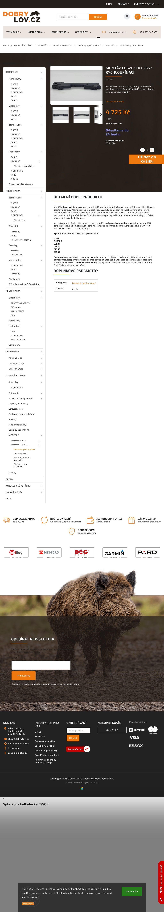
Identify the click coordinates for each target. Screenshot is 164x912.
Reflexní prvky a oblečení (21, 414)
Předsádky (14, 151)
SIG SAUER (16, 307)
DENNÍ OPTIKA (13, 291)
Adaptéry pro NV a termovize (22, 458)
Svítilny (12, 472)
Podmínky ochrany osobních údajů (45, 761)
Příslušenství (19, 220)
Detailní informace (115, 101)
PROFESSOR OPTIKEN (20, 303)
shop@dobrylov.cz (18, 738)
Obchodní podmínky (46, 750)
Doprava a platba (144, 4)
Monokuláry (15, 78)
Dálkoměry (14, 344)
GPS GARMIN (15, 358)
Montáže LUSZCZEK (20, 444)
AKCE (8, 498)
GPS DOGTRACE (16, 363)
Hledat (98, 17)
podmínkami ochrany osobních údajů (60, 683)
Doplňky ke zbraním (19, 429)
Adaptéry (13, 382)
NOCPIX (14, 84)
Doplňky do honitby (18, 403)
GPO (13, 315)
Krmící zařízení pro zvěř (21, 398)
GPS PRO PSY (12, 351)
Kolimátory (14, 320)
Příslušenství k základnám (20, 465)
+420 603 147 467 (18, 743)
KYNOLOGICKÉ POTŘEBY (18, 485)
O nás (109, 4)
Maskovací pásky (17, 424)
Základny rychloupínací (24, 449)
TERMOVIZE (12, 72)
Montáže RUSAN (18, 440)
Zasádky (13, 245)
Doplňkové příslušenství (21, 184)
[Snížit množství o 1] (142, 150)
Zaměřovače (15, 124)
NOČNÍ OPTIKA (13, 190)
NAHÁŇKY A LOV (14, 492)
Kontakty (123, 4)
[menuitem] (15, 32)
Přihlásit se (23, 675)
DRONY (9, 479)
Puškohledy (14, 325)
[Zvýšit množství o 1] (152, 150)
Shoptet (76, 783)
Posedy (12, 419)
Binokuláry (14, 105)
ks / (112, 730)
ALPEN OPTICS (17, 311)
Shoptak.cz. (92, 783)
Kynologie (14, 748)
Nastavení (28, 904)
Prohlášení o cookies (47, 755)
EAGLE (14, 100)
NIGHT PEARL (17, 92)
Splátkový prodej (45, 745)
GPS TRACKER (16, 368)
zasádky (15, 250)
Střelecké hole (16, 408)
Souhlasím (132, 891)
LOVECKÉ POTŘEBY (15, 375)
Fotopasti (13, 393)
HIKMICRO (15, 88)
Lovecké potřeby (18, 752)
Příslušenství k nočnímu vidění (24, 284)
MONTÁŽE (14, 435)
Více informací (30, 896)
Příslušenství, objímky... (24, 166)
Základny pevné (20, 453)
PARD (13, 96)
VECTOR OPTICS (18, 339)
